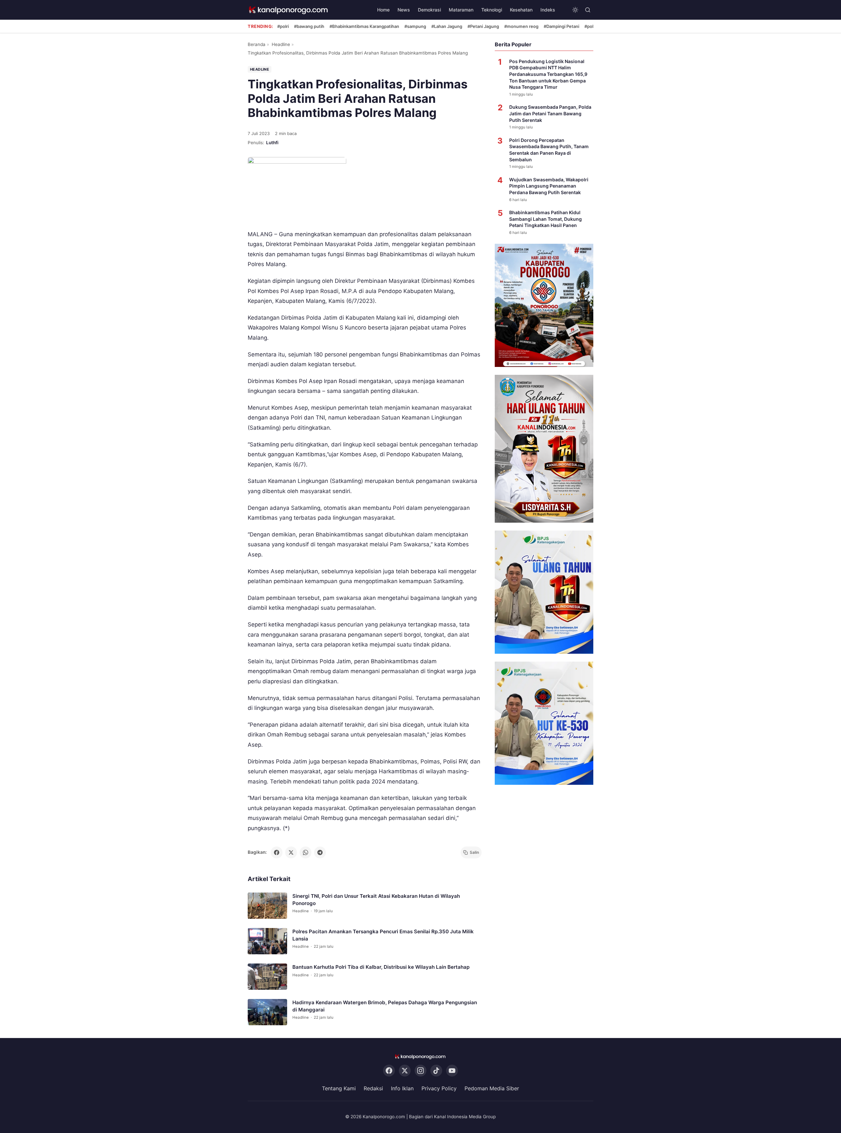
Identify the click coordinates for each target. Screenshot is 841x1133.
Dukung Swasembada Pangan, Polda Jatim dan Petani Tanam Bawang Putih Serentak (550, 113)
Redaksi (373, 1088)
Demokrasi (429, 9)
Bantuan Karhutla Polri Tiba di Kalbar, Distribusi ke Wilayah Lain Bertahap (380, 967)
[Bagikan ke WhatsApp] (305, 852)
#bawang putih (309, 26)
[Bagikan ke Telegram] (320, 852)
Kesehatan (521, 9)
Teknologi (491, 9)
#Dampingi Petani (561, 26)
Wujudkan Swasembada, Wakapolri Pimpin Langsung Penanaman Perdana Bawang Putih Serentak (548, 186)
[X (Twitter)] (405, 1070)
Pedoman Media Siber (492, 1088)
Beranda (256, 44)
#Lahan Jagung (446, 26)
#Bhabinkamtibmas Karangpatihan (364, 26)
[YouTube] (452, 1070)
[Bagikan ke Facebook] (277, 852)
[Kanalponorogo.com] (289, 10)
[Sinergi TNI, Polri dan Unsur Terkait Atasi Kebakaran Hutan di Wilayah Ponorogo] (267, 906)
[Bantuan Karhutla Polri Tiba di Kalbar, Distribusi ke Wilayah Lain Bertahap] (267, 976)
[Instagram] (420, 1070)
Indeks (547, 9)
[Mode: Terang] (575, 9)
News (404, 9)
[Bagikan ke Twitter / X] (291, 852)
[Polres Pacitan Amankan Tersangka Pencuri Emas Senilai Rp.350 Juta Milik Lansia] (267, 941)
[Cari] (587, 9)
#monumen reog (521, 26)
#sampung (415, 26)
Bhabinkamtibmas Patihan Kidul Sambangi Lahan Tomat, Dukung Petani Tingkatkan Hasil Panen (545, 219)
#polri (283, 26)
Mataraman (461, 9)
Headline (281, 44)
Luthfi (272, 142)
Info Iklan (402, 1088)
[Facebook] (389, 1070)
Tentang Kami (339, 1088)
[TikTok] (436, 1070)
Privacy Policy (439, 1088)
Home (383, 9)
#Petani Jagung (483, 26)
